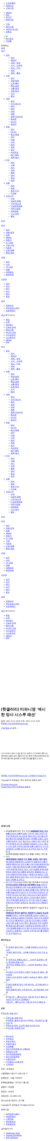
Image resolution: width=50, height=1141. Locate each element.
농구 (8, 291)
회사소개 (10, 1036)
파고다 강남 (11, 332)
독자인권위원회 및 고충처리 (18, 1049)
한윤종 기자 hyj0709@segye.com (14, 724)
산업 (8, 541)
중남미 (14, 124)
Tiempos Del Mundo (14, 1135)
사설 (13, 198)
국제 (8, 99)
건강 (13, 142)
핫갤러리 (10, 306)
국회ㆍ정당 (15, 63)
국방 (13, 71)
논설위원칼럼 (16, 206)
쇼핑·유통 (10, 250)
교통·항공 (15, 88)
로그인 (9, 17)
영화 (8, 270)
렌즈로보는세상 (12, 308)
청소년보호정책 (12, 1057)
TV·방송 (9, 267)
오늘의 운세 (11, 327)
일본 (13, 109)
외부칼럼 (14, 211)
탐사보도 (10, 39)
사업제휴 (10, 1047)
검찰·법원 (15, 81)
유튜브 (9, 32)
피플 (8, 183)
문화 (8, 127)
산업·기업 (10, 245)
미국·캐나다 (16, 104)
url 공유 (13, 728)
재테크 (9, 238)
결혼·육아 (15, 158)
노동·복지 (15, 83)
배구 (8, 294)
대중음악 (10, 272)
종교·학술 (15, 135)
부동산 (9, 240)
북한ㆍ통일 (15, 73)
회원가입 (10, 20)
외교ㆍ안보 (15, 68)
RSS (7, 15)
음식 (13, 150)
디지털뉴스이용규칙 (14, 1062)
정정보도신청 (11, 1052)
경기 (13, 168)
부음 (13, 188)
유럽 (13, 114)
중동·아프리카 (17, 117)
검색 (3, 48)
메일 (7, 728)
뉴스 (3, 51)
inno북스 (9, 325)
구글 (8, 24)
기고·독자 (15, 214)
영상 (3, 315)
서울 (13, 165)
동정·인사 (15, 191)
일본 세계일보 (12, 1138)
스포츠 (4, 279)
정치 (8, 55)
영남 (13, 175)
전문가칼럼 (15, 209)
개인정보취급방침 (13, 1054)
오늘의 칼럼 (16, 201)
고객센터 (10, 1064)
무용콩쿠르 (11, 1124)
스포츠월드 (11, 3)
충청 (13, 173)
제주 (13, 181)
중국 (13, 106)
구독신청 (10, 8)
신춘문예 (10, 1119)
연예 (3, 257)
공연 (13, 137)
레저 (13, 145)
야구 (8, 286)
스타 (8, 264)
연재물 (9, 41)
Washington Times (13, 1133)
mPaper (9, 13)
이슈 (3, 221)
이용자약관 (11, 1059)
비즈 (3, 225)
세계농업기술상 (12, 1114)
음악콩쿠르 (11, 1122)
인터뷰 (14, 193)
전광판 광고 (11, 1044)
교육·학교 (15, 91)
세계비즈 (10, 6)
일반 (13, 58)
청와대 (14, 60)
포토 (3, 301)
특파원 (14, 119)
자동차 (9, 248)
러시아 (14, 122)
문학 (13, 147)
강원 (13, 170)
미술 (13, 140)
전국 (8, 160)
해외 (13, 96)
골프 (8, 297)
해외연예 (10, 275)
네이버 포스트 (12, 29)
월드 (13, 216)
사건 (13, 94)
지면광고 (10, 1039)
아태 (13, 111)
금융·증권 (10, 232)
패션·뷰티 (15, 155)
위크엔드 (14, 152)
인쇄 (3, 728)
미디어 (14, 132)
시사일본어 (11, 335)
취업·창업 (10, 253)
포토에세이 (11, 311)
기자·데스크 (16, 204)
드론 (8, 322)
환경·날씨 (15, 86)
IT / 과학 (9, 243)
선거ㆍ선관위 (16, 65)
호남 (13, 178)
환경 (8, 320)
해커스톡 (10, 330)
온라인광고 (11, 1041)
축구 (8, 289)
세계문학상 (11, 1117)
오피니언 (10, 196)
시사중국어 (11, 338)
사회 (8, 76)
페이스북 (10, 27)
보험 (8, 235)
